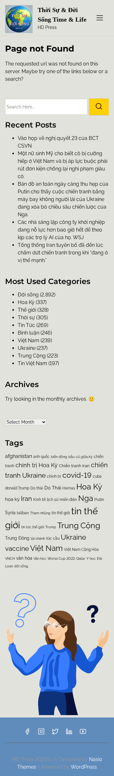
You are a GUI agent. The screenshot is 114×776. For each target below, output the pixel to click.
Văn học (40, 558)
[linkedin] (69, 734)
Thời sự (26, 318)
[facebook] (27, 734)
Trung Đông (17, 538)
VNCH (10, 558)
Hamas (68, 488)
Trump (50, 527)
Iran (26, 498)
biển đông (59, 457)
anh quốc (41, 456)
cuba (97, 476)
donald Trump (17, 488)
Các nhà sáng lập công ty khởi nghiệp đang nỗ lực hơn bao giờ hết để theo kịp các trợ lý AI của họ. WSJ (61, 229)
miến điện (68, 499)
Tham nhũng (40, 513)
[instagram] (41, 734)
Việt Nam (46, 548)
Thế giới (27, 310)
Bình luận (28, 333)
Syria (10, 512)
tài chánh (38, 538)
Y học (91, 558)
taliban (23, 513)
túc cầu (53, 538)
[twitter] (55, 734)
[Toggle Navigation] (100, 17)
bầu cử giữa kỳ (80, 457)
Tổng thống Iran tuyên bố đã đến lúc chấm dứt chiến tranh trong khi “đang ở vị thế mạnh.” (63, 252)
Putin (99, 499)
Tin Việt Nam (32, 363)
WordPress (84, 767)
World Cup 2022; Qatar (66, 559)
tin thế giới (61, 512)
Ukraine (26, 348)
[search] (99, 106)
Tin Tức (26, 325)
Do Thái (52, 488)
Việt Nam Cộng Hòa (81, 549)
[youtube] (83, 734)
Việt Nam (28, 340)
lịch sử (52, 499)
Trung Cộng (32, 356)
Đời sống (28, 295)
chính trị (54, 476)
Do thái (36, 488)
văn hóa (24, 558)
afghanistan (18, 456)
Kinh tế (39, 499)
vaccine (17, 548)
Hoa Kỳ (26, 302)
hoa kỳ (12, 499)
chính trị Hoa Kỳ (37, 465)
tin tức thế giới (32, 527)
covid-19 (77, 475)
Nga (85, 498)
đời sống (21, 566)
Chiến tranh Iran (74, 465)
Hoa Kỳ (89, 486)
